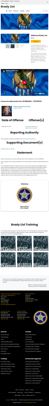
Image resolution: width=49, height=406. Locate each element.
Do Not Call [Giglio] (29, 341)
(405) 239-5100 (4, 303)
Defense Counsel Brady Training (8, 366)
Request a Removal (30, 395)
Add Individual (18, 395)
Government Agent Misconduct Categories (35, 344)
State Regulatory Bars (5, 353)
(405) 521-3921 (29, 301)
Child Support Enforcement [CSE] (32, 364)
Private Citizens (4, 349)
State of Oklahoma (30, 294)
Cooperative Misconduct (31, 126)
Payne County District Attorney (21, 106)
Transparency (37, 392)
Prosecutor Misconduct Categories (33, 351)
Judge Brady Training (5, 373)
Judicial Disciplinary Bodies (6, 341)
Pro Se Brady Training (5, 361)
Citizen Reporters (4, 337)
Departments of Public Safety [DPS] (33, 380)
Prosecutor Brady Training (6, 371)
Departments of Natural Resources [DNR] (34, 378)
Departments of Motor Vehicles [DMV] (33, 376)
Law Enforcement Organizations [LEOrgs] (10, 344)
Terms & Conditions (28, 392)
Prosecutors (3, 351)
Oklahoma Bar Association (28, 139)
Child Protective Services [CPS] (32, 361)
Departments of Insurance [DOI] (32, 371)
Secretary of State (5, 311)
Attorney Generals (5, 334)
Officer (11, 1)
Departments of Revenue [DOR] (32, 383)
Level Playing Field (29, 402)
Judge (2, 3)
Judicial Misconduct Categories (32, 346)
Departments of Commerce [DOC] (33, 366)
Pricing (23, 395)
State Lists (15, 11)
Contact (28, 11)
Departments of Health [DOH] (32, 368)
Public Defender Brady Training (7, 364)
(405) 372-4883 (17, 108)
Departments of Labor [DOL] (31, 373)
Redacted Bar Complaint (8, 149)
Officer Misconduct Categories (32, 349)
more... (6, 3)
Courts (2, 339)
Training (22, 11)
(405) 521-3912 (4, 319)
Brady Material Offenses (30, 334)
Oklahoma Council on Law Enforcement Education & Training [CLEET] (11, 294)
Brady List (8, 6)
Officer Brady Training (6, 368)
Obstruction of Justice (30, 128)
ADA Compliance (12, 392)
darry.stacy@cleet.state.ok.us (8, 304)
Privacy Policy (20, 392)
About (10, 11)
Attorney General (21, 311)
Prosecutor (17, 1)
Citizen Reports (28, 337)
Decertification (28, 339)
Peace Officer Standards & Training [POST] (10, 346)
